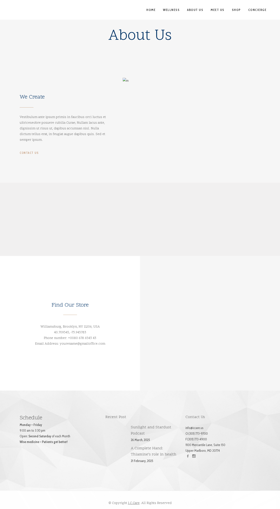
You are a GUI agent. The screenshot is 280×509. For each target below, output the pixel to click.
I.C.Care (134, 503)
